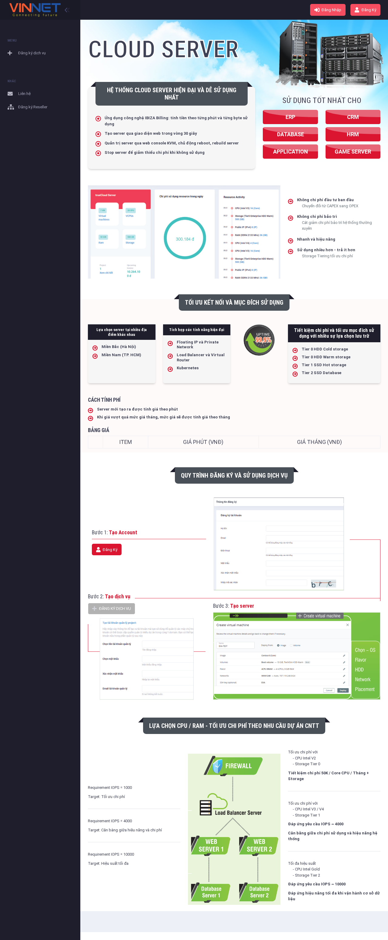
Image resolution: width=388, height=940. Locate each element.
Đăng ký (368, 10)
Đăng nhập (331, 10)
